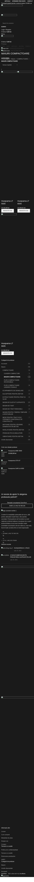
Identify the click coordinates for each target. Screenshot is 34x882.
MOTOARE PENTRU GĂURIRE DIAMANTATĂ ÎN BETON (13, 425)
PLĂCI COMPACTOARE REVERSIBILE (11, 381)
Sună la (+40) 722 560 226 (17, 505)
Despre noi (4, 841)
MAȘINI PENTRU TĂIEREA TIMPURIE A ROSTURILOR (15, 413)
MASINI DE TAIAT (8, 405)
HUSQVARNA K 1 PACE (22, 548)
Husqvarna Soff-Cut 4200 (16, 468)
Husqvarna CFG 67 (14, 460)
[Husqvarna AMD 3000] (4, 453)
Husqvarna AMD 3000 (15, 451)
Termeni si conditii (6, 853)
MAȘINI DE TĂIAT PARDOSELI (12, 409)
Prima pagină (5, 59)
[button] (7, 211)
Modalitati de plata (7, 838)
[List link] (17, 526)
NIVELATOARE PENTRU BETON (13, 430)
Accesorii (4, 363)
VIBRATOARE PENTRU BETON (13, 436)
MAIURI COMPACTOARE (12, 377)
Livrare (3, 831)
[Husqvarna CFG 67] (4, 462)
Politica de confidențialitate (9, 850)
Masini (3, 367)
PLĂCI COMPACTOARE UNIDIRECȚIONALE (11, 386)
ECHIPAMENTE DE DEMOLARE (13, 390)
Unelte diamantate (7, 439)
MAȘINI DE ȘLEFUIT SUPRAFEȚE (14, 402)
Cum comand (5, 834)
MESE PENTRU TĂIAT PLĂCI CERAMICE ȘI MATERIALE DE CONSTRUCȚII (12, 419)
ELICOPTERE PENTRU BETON (13, 394)
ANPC (3, 859)
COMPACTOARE (8, 370)
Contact (3, 844)
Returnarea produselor (8, 856)
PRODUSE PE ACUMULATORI (12, 433)
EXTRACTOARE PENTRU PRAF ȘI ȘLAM (14, 398)
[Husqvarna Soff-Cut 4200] (4, 471)
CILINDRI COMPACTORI (12, 373)
